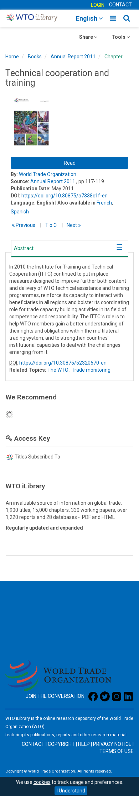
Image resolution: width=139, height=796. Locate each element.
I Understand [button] (71, 791)
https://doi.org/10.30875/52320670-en (63, 363)
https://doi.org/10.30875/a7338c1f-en (64, 195)
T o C (51, 225)
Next (72, 225)
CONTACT (120, 4)
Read (70, 163)
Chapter (113, 56)
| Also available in (75, 203)
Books (35, 56)
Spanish (20, 211)
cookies (42, 782)
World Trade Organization (47, 174)
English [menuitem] (87, 18)
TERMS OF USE (116, 751)
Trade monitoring (91, 370)
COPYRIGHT (61, 744)
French (104, 203)
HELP (84, 744)
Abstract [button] (24, 248)
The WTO (57, 370)
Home (12, 56)
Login (97, 5)
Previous (25, 225)
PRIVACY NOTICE (112, 744)
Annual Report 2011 (73, 56)
